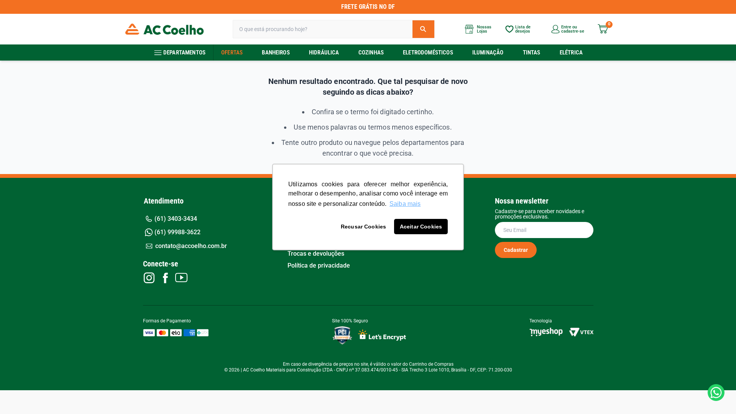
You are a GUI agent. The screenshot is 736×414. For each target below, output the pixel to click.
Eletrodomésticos (428, 52)
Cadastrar (516, 250)
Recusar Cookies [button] (363, 226)
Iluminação (488, 52)
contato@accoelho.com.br (191, 246)
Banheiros (275, 52)
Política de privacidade (319, 266)
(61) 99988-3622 (177, 232)
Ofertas (232, 52)
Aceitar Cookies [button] (421, 226)
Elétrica (571, 52)
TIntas (531, 52)
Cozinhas (371, 52)
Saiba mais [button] (405, 203)
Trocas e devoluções (316, 254)
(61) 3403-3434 (175, 218)
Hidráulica (324, 52)
